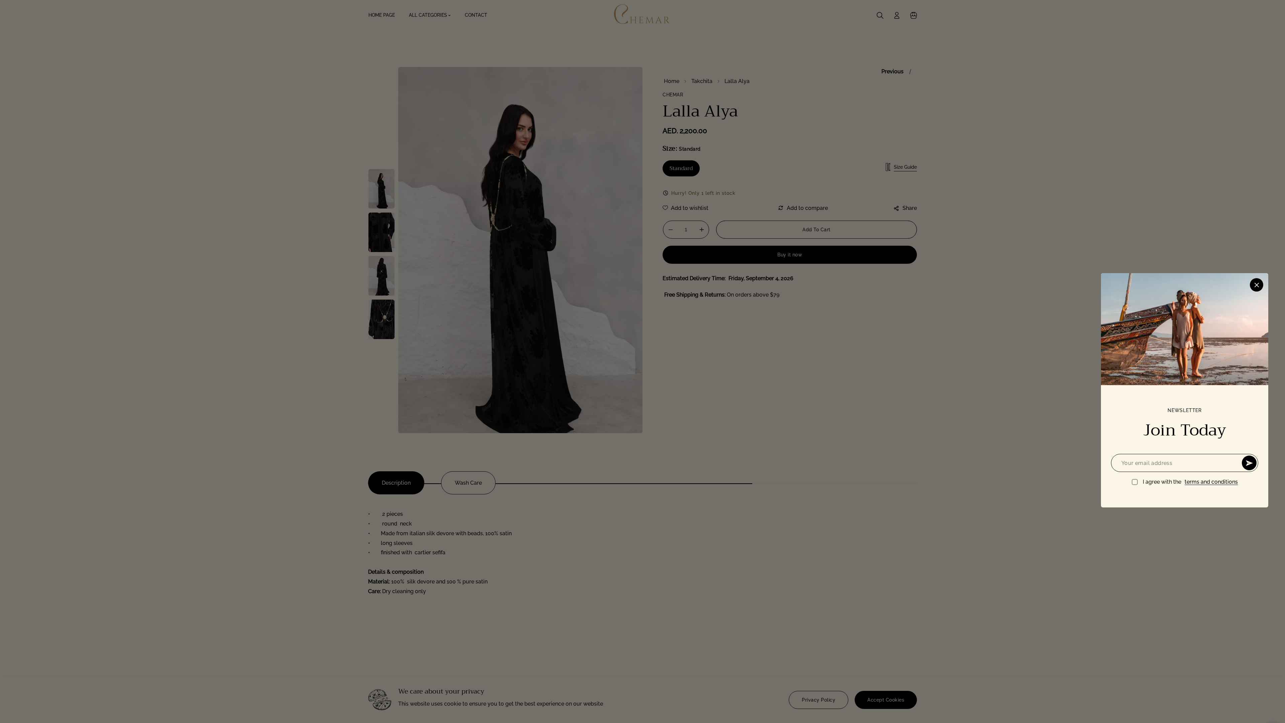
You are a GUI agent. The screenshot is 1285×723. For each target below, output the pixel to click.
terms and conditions (1211, 482)
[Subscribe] (1249, 463)
